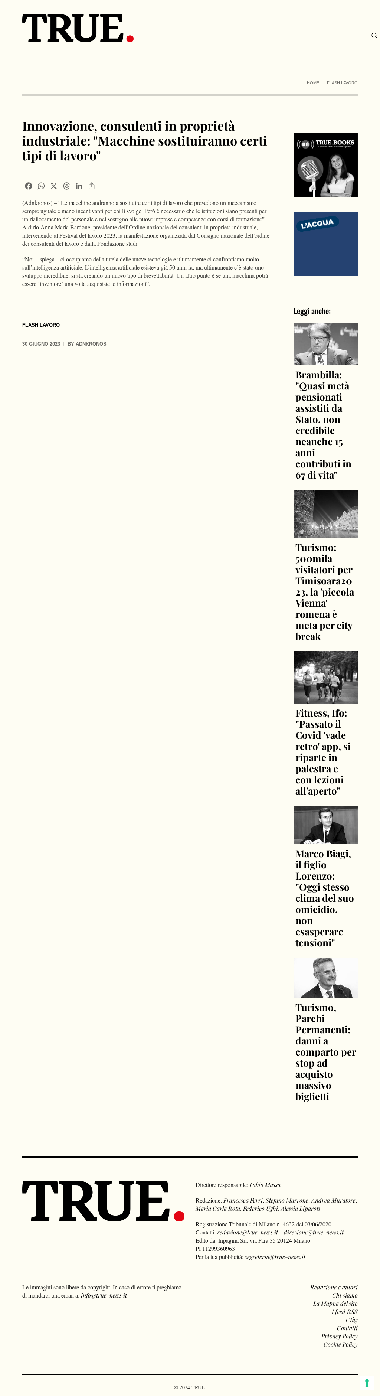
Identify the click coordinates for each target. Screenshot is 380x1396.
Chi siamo (345, 1295)
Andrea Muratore (333, 1200)
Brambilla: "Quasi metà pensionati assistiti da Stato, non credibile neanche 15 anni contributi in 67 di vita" (323, 424)
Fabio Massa (265, 1184)
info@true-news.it (104, 1295)
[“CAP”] (326, 243)
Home (313, 83)
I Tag (351, 1320)
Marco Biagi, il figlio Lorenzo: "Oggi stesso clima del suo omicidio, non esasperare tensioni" (324, 898)
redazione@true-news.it (247, 1232)
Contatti (347, 1328)
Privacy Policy (339, 1336)
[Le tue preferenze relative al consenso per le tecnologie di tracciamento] (367, 1383)
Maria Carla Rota (218, 1208)
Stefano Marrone (287, 1200)
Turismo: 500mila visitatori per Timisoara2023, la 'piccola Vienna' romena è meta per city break (324, 592)
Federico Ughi (260, 1208)
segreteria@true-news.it (275, 1256)
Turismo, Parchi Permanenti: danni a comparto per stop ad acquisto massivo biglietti (325, 1052)
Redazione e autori (334, 1287)
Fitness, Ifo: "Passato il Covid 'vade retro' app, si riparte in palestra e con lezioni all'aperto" (323, 751)
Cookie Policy (341, 1344)
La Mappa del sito (335, 1303)
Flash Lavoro (342, 83)
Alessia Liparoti (300, 1208)
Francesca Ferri (243, 1200)
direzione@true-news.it (314, 1232)
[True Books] (326, 193)
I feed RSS (345, 1311)
